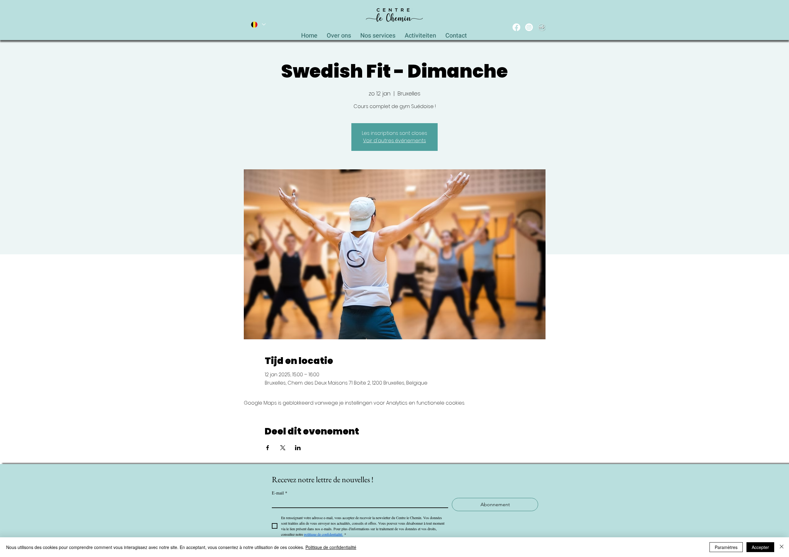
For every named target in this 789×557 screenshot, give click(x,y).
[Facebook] (516, 27)
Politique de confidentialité (330, 547)
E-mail (279, 492)
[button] (378, 33)
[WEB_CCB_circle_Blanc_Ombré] (542, 27)
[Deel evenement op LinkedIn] (298, 447)
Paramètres (726, 547)
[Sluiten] (781, 547)
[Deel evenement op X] (283, 447)
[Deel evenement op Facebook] (268, 447)
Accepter (760, 547)
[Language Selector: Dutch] (258, 24)
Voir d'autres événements (394, 140)
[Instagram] (529, 27)
